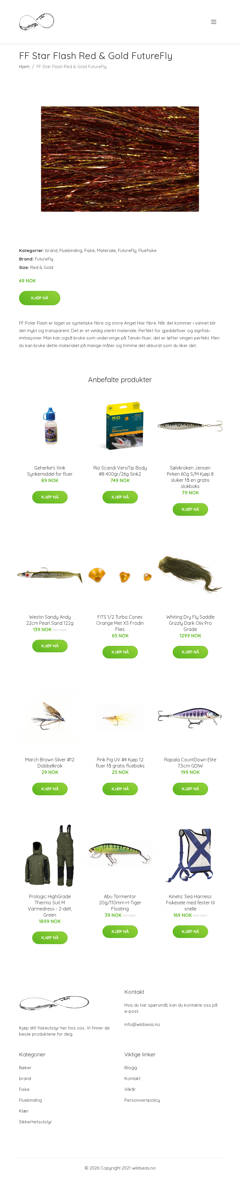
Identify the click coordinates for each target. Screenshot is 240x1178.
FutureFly (127, 250)
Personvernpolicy (142, 1100)
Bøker (25, 1067)
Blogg (130, 1067)
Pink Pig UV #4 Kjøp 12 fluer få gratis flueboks (120, 763)
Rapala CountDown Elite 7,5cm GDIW (190, 763)
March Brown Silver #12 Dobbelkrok (49, 763)
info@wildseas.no (142, 1024)
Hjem (24, 66)
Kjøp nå (39, 298)
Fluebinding (70, 250)
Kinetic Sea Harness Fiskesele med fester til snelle (190, 903)
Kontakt (132, 1078)
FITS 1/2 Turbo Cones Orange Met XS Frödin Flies (120, 623)
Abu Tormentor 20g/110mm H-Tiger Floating (120, 903)
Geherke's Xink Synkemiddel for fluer (50, 471)
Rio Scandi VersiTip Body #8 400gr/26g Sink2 (120, 471)
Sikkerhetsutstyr (35, 1121)
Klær (24, 1111)
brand (51, 250)
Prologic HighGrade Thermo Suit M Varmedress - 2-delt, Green (50, 906)
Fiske (89, 250)
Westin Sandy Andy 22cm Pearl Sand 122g (49, 620)
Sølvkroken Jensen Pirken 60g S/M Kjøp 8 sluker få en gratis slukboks (190, 477)
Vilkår (130, 1089)
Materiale (106, 250)
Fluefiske (147, 250)
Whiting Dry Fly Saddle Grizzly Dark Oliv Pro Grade (190, 623)
